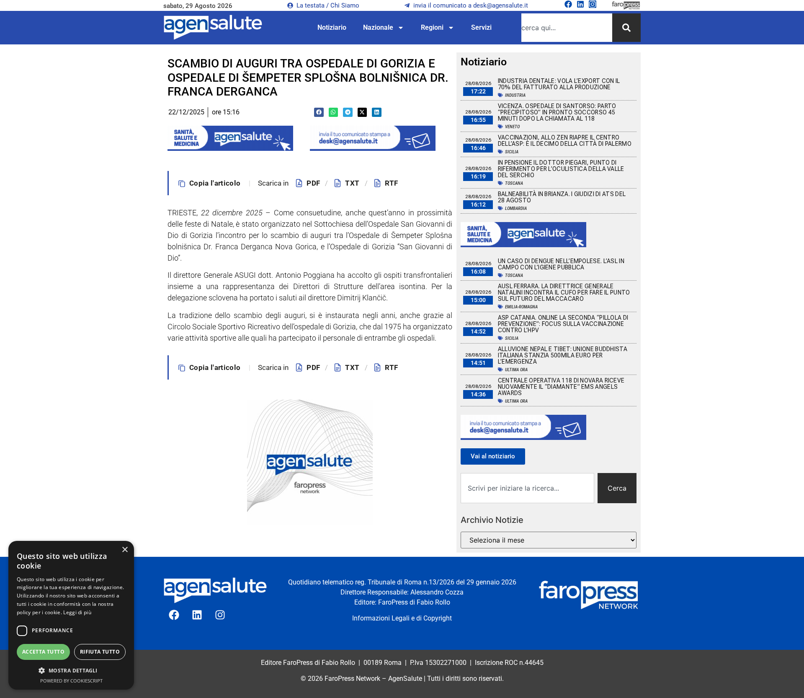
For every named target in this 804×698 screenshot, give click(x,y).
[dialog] (71, 615)
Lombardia (516, 208)
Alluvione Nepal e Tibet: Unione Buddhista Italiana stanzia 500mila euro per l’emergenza (562, 355)
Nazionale (378, 27)
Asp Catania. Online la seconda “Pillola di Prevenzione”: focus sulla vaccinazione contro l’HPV (563, 323)
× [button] (124, 550)
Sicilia (511, 152)
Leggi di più (77, 612)
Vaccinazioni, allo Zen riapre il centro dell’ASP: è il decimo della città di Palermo (564, 140)
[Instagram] (592, 4)
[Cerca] (626, 27)
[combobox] (566, 27)
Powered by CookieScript (71, 680)
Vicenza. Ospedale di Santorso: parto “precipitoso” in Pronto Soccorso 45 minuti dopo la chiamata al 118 (557, 112)
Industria (515, 95)
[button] (319, 112)
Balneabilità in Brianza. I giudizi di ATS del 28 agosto (562, 197)
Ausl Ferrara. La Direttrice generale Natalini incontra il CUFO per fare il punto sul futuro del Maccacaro (564, 292)
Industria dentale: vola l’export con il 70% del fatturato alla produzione (559, 84)
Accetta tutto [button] (43, 651)
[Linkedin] (580, 4)
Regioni (432, 27)
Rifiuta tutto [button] (100, 651)
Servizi (481, 27)
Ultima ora (516, 369)
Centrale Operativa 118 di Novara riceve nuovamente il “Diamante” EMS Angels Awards (561, 386)
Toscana (514, 183)
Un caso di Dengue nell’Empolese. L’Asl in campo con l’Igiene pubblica (561, 264)
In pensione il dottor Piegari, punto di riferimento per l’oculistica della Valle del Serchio (561, 168)
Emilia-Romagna (521, 307)
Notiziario (331, 27)
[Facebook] (568, 4)
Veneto (512, 126)
